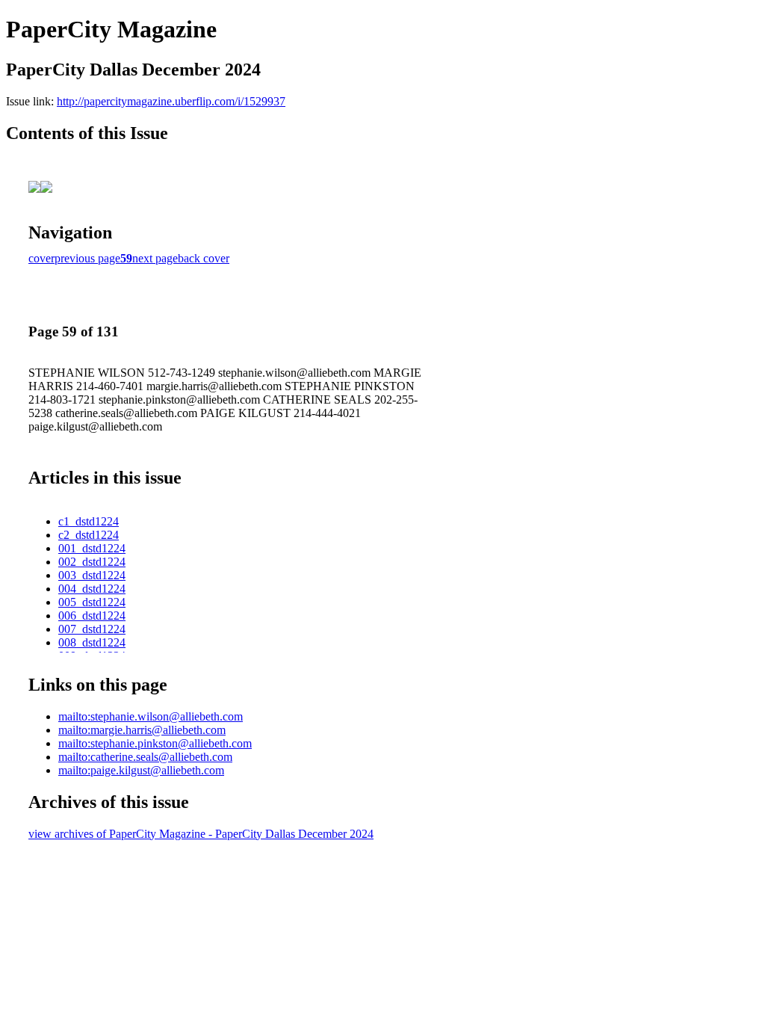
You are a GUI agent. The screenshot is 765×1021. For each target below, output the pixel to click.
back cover (203, 258)
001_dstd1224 (92, 548)
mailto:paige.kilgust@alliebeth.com (141, 770)
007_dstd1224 (92, 629)
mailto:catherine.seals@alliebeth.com (145, 756)
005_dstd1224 (92, 602)
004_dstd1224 (92, 588)
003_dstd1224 (92, 575)
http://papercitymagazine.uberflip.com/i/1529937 (171, 101)
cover (41, 258)
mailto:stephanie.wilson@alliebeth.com (150, 716)
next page (155, 258)
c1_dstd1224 (88, 521)
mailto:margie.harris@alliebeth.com (142, 730)
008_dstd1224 (92, 642)
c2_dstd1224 (88, 534)
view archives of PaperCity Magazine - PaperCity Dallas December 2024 (201, 833)
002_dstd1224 (92, 561)
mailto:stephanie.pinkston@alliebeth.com (155, 743)
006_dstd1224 (92, 615)
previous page (87, 258)
